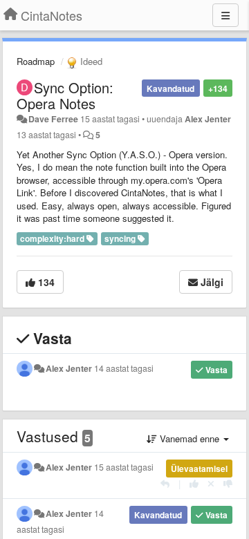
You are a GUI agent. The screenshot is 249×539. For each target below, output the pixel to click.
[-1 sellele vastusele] (227, 483)
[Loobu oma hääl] (211, 483)
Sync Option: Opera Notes (65, 95)
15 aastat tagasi (124, 467)
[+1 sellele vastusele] (194, 483)
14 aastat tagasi (124, 368)
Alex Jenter (208, 119)
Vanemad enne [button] (189, 438)
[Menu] (225, 15)
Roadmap (36, 61)
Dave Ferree (53, 119)
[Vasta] (164, 483)
